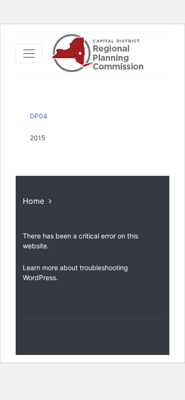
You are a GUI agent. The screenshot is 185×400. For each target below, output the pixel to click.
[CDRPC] (97, 53)
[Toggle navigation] (29, 53)
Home (33, 201)
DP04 (38, 116)
